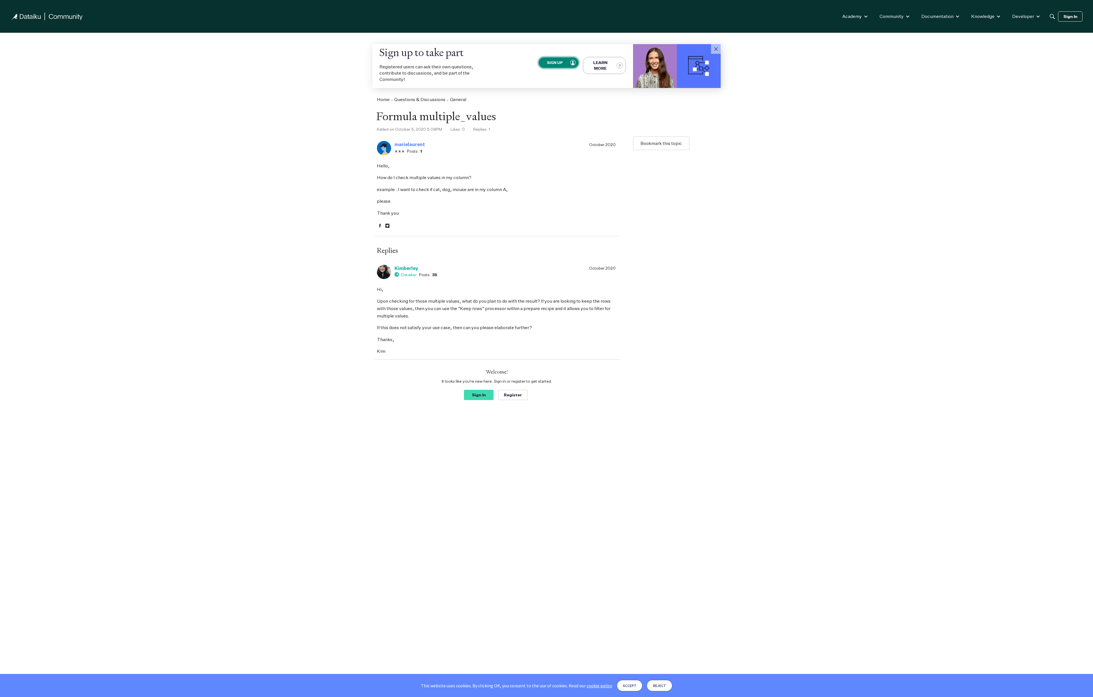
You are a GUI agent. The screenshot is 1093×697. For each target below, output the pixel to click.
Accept (629, 685)
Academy (852, 16)
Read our (590, 685)
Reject (659, 685)
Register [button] (513, 394)
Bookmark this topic (661, 143)
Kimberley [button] (406, 268)
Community (892, 16)
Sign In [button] (479, 394)
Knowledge (983, 16)
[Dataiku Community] (47, 16)
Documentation (937, 16)
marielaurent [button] (410, 144)
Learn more (600, 65)
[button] (716, 49)
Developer (1023, 16)
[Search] (1052, 16)
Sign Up (554, 62)
